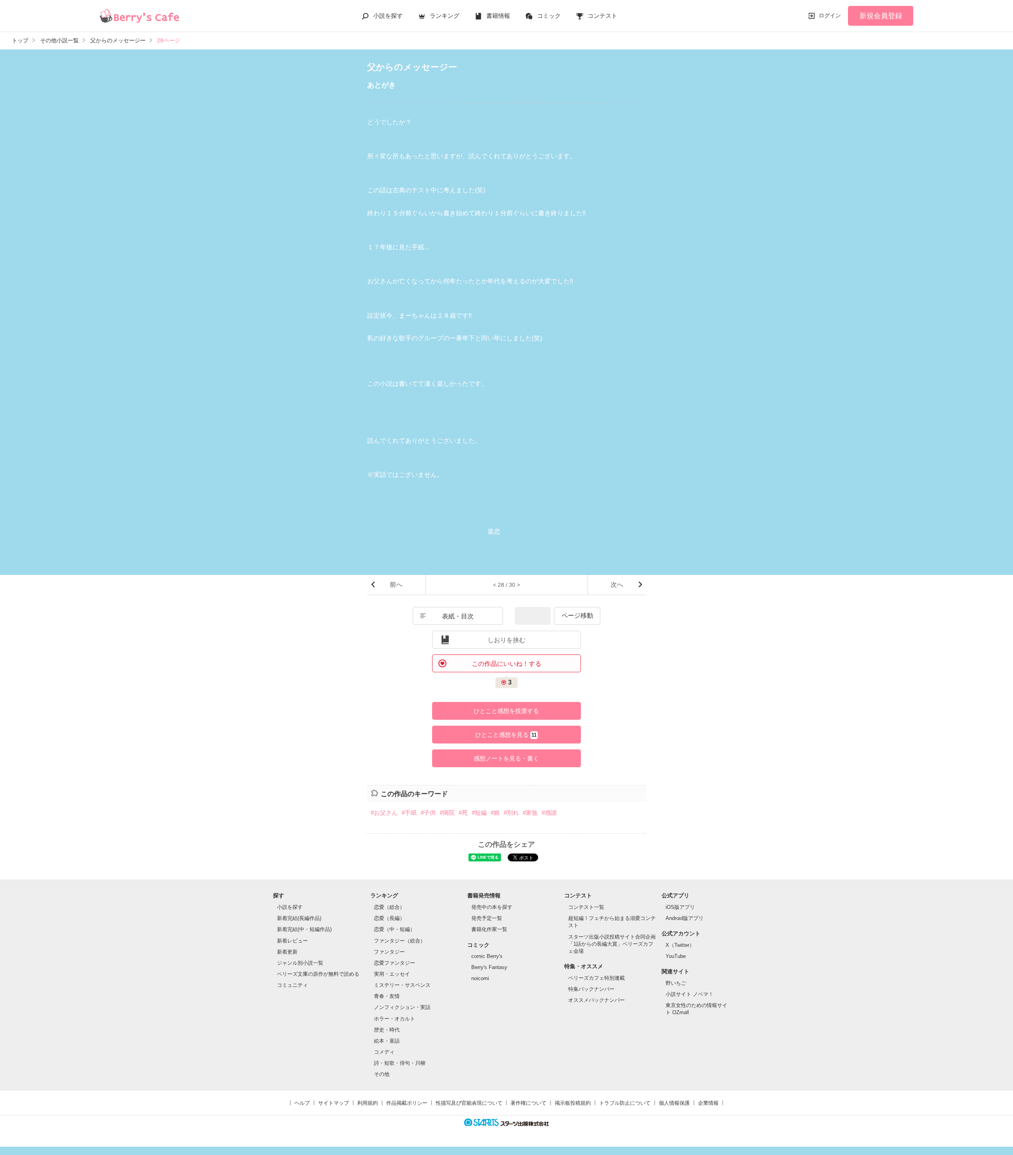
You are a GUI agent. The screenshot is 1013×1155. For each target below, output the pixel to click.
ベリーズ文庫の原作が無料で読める (318, 974)
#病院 (447, 812)
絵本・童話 (387, 1041)
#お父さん (384, 812)
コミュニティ (292, 985)
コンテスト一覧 (586, 907)
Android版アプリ (685, 918)
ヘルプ (302, 1103)
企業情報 (708, 1103)
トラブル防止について (625, 1103)
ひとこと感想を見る (506, 734)
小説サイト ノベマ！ (689, 994)
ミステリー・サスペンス (402, 985)
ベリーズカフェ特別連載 (596, 978)
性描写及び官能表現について (469, 1103)
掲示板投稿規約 (573, 1103)
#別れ (511, 812)
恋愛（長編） (389, 918)
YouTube (676, 956)
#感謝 (549, 812)
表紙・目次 (458, 616)
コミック (549, 15)
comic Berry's (487, 956)
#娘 (495, 812)
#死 (463, 812)
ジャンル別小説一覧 (300, 963)
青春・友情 (387, 996)
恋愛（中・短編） (394, 929)
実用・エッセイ (392, 974)
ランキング (444, 15)
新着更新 (287, 952)
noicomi (480, 978)
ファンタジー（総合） (399, 941)
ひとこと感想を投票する (506, 710)
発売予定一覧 (486, 918)
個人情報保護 (674, 1103)
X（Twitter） (680, 945)
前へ (396, 584)
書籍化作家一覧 (489, 929)
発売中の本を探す (491, 907)
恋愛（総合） (389, 907)
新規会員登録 (880, 16)
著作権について (528, 1103)
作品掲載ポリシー (406, 1103)
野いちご (676, 983)
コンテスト (602, 15)
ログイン (830, 15)
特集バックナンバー (591, 989)
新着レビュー (292, 941)
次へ (617, 584)
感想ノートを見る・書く (506, 758)
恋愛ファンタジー (394, 963)
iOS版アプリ (680, 907)
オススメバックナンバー (596, 1000)
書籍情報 (498, 15)
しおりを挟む (506, 640)
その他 (381, 1074)
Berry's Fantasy (489, 967)
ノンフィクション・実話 (402, 1007)
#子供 (428, 812)
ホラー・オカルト (394, 1019)
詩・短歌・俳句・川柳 (399, 1063)
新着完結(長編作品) (299, 918)
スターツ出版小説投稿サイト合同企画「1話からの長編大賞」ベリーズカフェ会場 (612, 944)
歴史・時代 (387, 1030)
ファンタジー (389, 952)
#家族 (530, 812)
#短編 (479, 812)
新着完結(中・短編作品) (304, 929)
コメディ (384, 1052)
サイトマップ (333, 1103)
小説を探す (388, 15)
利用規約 (367, 1103)
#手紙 (409, 812)
